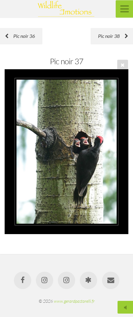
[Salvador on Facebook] (22, 280)
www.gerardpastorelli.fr (74, 301)
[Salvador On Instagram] (66, 280)
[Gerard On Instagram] (44, 280)
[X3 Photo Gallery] (88, 280)
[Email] (110, 280)
